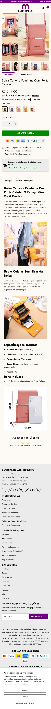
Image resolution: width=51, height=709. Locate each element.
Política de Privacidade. (18, 683)
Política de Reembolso (10, 512)
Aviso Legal (6, 500)
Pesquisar (5, 534)
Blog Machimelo (8, 559)
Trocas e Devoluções (24, 180)
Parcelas (35, 95)
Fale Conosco (7, 538)
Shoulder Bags (7, 577)
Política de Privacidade (11, 516)
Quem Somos (7, 542)
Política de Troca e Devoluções (14, 521)
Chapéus (5, 598)
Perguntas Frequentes (10, 547)
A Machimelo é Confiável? (12, 551)
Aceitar (25, 690)
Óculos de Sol (7, 585)
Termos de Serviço (9, 504)
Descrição (8, 180)
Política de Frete (8, 508)
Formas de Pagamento (11, 525)
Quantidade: (7, 117)
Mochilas (5, 568)
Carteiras (5, 581)
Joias (3, 594)
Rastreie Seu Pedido (10, 555)
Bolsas (4, 573)
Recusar (25, 696)
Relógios (5, 590)
